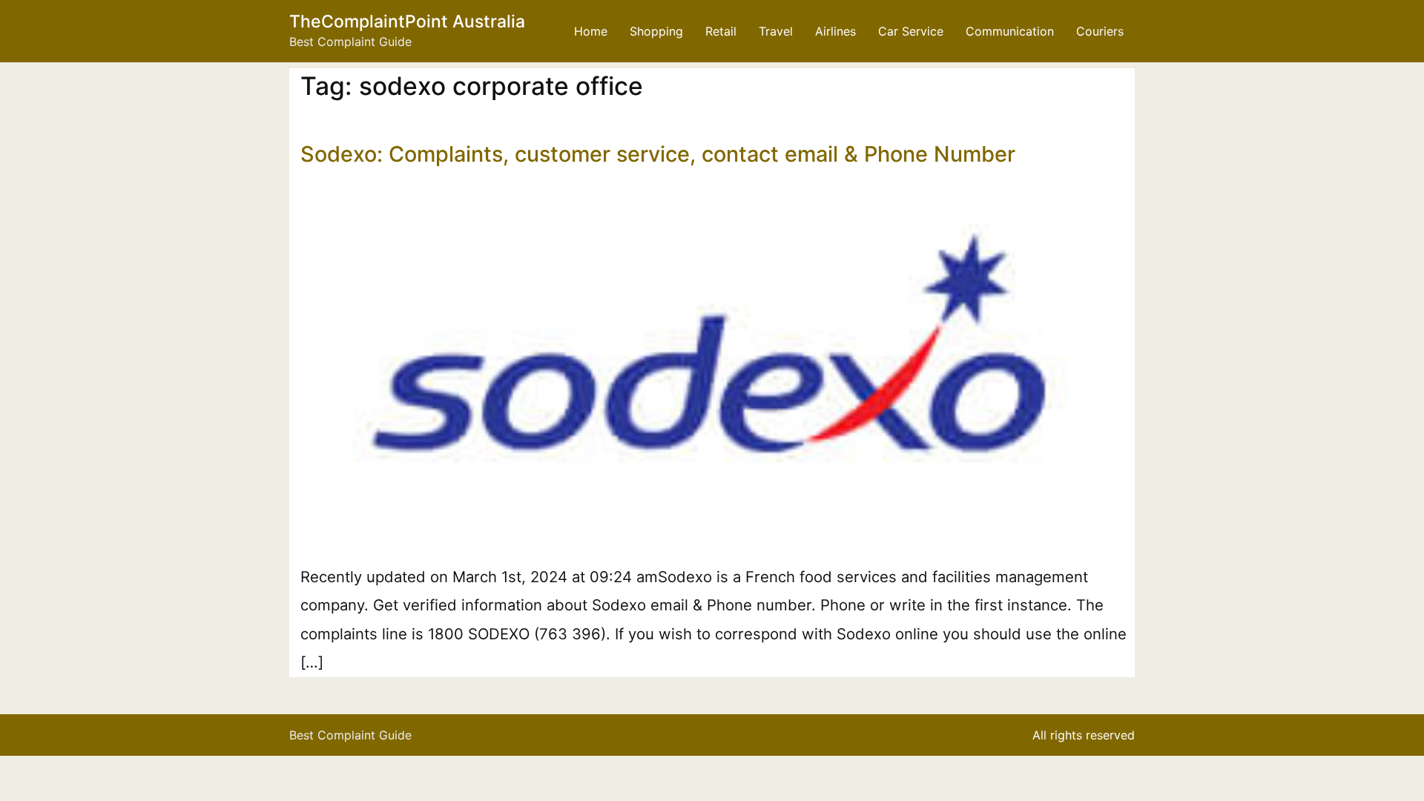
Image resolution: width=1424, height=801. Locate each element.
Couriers (1100, 31)
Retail (720, 31)
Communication (1010, 31)
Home (590, 31)
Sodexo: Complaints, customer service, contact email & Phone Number (657, 154)
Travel (776, 31)
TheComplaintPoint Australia (407, 21)
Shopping (656, 31)
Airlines (835, 31)
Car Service (910, 31)
